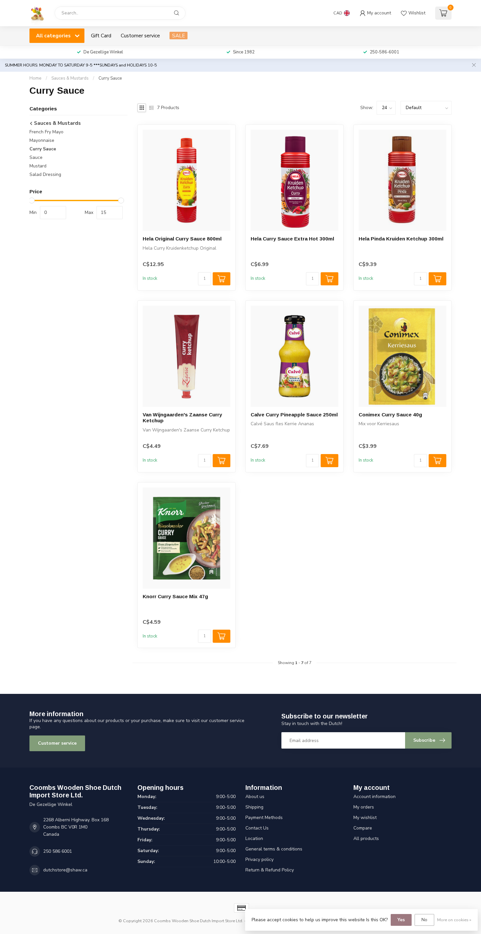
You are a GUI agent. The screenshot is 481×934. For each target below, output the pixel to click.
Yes (401, 920)
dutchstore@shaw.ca (65, 870)
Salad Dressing (45, 175)
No (424, 920)
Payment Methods (264, 817)
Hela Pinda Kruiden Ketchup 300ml (401, 238)
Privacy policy (259, 859)
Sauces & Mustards (70, 78)
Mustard (37, 166)
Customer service (140, 35)
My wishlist (365, 817)
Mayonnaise (41, 141)
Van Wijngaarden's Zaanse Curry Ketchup (182, 417)
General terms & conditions (273, 849)
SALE (178, 35)
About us (254, 796)
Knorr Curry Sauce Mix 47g (175, 596)
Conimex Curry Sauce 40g (390, 414)
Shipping (254, 807)
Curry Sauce (110, 78)
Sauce (36, 158)
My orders (363, 807)
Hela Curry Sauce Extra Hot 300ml (292, 238)
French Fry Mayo (46, 132)
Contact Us (257, 828)
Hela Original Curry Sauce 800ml (182, 238)
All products (366, 838)
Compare (362, 828)
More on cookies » (454, 920)
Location (254, 838)
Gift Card (101, 35)
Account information (374, 796)
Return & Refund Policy (269, 870)
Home (35, 78)
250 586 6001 (57, 851)
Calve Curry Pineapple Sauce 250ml (294, 414)
